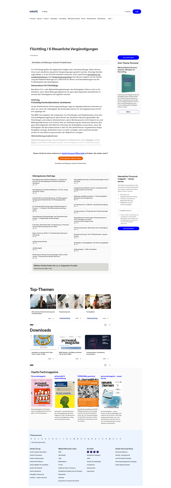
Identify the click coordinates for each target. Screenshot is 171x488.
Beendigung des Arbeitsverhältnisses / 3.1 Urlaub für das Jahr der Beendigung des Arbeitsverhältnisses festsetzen (50, 181)
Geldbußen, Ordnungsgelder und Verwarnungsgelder (91, 243)
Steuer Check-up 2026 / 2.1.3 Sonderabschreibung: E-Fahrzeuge (50, 234)
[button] (137, 11)
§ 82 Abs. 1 (90, 140)
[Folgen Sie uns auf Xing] (91, 452)
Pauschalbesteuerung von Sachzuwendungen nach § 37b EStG (91, 180)
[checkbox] (119, 215)
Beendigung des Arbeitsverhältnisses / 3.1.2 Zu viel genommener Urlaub (50, 190)
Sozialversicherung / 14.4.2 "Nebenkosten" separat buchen (90, 235)
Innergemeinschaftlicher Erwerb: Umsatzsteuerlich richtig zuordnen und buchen (90, 189)
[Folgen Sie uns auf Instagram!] (94, 452)
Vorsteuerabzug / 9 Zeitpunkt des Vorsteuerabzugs (91, 211)
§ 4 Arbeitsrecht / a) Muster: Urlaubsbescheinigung (91, 204)
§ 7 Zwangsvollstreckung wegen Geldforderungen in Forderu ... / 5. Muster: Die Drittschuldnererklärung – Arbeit (50, 208)
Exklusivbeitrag (65, 318)
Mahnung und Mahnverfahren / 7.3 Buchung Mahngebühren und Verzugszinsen (90, 197)
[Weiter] (109, 324)
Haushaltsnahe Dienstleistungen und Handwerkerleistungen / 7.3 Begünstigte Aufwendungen (50, 217)
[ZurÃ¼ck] (105, 324)
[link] (33, 19)
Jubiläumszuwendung (40, 241)
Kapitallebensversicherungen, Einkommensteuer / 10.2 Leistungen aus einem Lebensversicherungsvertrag (90, 219)
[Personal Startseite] (34, 11)
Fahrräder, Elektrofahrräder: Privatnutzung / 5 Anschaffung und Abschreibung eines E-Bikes (51, 225)
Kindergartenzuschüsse (62, 77)
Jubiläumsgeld (37, 248)
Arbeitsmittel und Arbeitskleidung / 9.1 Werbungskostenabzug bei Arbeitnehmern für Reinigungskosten (50, 199)
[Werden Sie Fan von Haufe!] (98, 452)
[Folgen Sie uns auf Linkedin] (88, 452)
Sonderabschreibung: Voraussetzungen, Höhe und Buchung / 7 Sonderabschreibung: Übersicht (50, 255)
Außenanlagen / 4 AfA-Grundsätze (85, 249)
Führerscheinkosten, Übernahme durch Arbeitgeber (91, 228)
